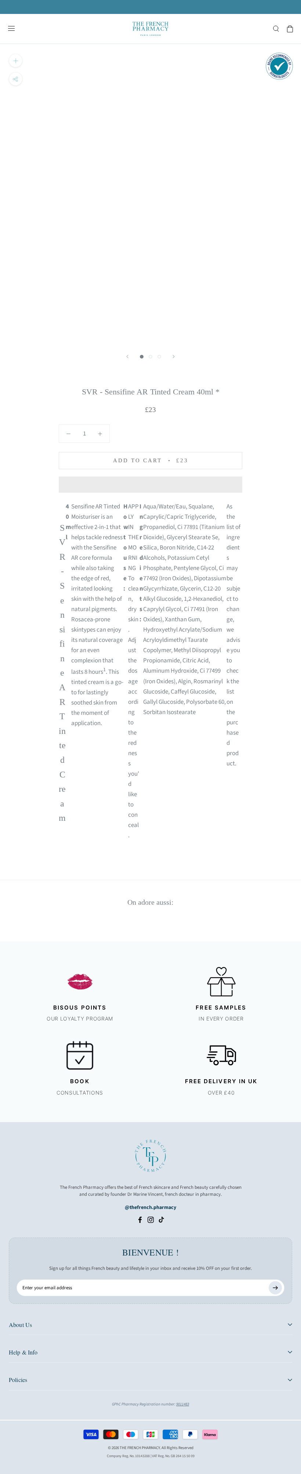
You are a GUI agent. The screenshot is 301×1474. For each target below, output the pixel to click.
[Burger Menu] (11, 29)
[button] (150, 485)
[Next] (174, 356)
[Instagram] (151, 1219)
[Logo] (150, 28)
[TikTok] (161, 1219)
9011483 (182, 1404)
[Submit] (275, 1287)
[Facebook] (140, 1219)
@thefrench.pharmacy (150, 1207)
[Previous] (127, 356)
